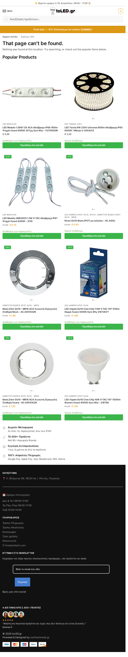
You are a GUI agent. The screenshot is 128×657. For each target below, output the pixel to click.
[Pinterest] (35, 597)
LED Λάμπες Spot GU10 (76, 215)
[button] (120, 11)
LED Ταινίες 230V (73, 124)
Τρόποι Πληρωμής (13, 523)
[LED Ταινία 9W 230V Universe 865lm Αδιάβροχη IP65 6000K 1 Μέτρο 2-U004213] (93, 92)
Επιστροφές (9, 532)
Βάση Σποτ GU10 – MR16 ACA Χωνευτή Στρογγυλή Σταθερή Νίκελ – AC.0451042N (29, 310)
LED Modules (9, 124)
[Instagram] (11, 597)
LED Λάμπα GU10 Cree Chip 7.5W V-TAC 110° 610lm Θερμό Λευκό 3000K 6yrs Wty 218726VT (92, 310)
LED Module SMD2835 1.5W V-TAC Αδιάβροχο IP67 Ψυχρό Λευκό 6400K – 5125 (30, 219)
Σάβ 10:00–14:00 (12, 509)
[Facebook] (4, 597)
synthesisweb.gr (39, 637)
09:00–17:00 (21, 500)
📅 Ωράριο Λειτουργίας (16, 494)
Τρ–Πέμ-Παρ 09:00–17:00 (17, 505)
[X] (23, 597)
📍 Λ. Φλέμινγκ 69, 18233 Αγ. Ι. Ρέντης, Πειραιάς (31, 478)
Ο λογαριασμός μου (14, 545)
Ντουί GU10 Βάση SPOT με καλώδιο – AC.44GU (89, 220)
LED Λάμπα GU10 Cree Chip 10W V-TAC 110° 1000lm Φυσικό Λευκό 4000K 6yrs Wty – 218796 (92, 401)
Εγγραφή (22, 582)
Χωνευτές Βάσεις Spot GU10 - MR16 (20, 305)
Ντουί (93, 215)
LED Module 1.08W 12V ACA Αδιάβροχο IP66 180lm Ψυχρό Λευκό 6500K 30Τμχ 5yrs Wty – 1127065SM (30, 129)
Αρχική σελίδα (10, 36)
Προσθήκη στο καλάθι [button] (31, 145)
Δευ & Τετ (8, 500)
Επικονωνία (9, 540)
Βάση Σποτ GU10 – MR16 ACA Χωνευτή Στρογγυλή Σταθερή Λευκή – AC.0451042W (29, 401)
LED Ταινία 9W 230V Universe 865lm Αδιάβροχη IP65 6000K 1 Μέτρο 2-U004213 (93, 129)
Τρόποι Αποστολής (13, 527)
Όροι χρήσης (10, 536)
